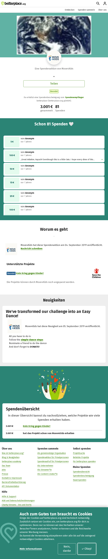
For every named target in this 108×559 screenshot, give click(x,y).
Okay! (88, 548)
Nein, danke (67, 548)
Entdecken (69, 10)
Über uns (102, 10)
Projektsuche (79, 453)
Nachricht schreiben (31, 248)
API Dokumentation (10, 486)
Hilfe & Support (9, 496)
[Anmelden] (105, 3)
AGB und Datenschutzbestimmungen (18, 500)
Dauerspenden (79, 480)
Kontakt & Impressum (12, 478)
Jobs (4, 470)
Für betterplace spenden (84, 461)
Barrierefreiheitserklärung (14, 482)
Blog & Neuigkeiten (10, 457)
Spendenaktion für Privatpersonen (53, 457)
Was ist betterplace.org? (13, 453)
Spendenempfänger (74, 97)
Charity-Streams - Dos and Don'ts (17, 505)
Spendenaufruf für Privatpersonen (53, 461)
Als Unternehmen (45, 465)
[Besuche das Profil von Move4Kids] (54, 57)
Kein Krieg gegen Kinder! (30, 273)
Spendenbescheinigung (83, 476)
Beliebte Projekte (81, 457)
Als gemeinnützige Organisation (51, 453)
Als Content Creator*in (47, 474)
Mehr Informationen (31, 548)
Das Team (6, 465)
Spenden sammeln (86, 10)
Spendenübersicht (81, 472)
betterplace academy (11, 461)
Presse (5, 474)
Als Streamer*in (44, 470)
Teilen (54, 83)
